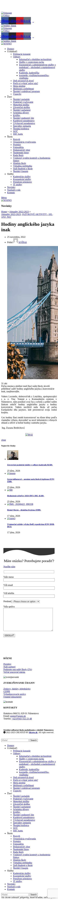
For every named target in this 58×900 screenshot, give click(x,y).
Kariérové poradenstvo (24, 120)
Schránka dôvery (21, 112)
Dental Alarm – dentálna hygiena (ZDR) (24, 510)
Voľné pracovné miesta (14, 672)
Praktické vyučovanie (23, 102)
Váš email (8, 585)
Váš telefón (8, 593)
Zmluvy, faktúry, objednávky (17, 689)
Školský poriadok (21, 99)
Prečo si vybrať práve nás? (25, 83)
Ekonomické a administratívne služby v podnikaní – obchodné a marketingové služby (37, 67)
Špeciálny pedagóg (22, 126)
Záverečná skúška (21, 107)
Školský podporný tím (23, 118)
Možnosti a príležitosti (23, 88)
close (3, 440)
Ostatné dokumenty (12, 697)
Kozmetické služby (22, 179)
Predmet (7, 601)
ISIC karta (18, 134)
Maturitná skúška (21, 104)
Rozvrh (16, 139)
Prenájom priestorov (22, 182)
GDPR (6, 691)
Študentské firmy (21, 152)
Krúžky (16, 115)
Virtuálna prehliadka (22, 166)
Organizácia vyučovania (24, 142)
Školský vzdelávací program (26, 91)
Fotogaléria (18, 147)
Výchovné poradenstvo (24, 123)
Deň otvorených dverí (23, 80)
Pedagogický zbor (21, 150)
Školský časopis (20, 171)
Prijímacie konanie (21, 54)
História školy (19, 163)
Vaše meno (8, 577)
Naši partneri (9, 666)
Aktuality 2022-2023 (19, 211)
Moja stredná (19, 86)
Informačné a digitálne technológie (35, 59)
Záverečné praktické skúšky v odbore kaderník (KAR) (30, 465)
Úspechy (17, 94)
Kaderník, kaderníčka (29, 72)
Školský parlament (21, 110)
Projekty (17, 144)
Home (4, 211)
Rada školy (18, 155)
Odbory (16, 56)
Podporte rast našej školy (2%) (17, 669)
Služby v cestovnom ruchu (31, 62)
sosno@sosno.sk (18, 716)
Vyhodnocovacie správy (14, 694)
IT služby (17, 184)
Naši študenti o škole (23, 168)
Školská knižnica (21, 128)
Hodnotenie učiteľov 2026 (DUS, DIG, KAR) (25, 496)
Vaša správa (9, 606)
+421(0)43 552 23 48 (22, 718)
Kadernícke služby (22, 176)
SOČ (15, 131)
